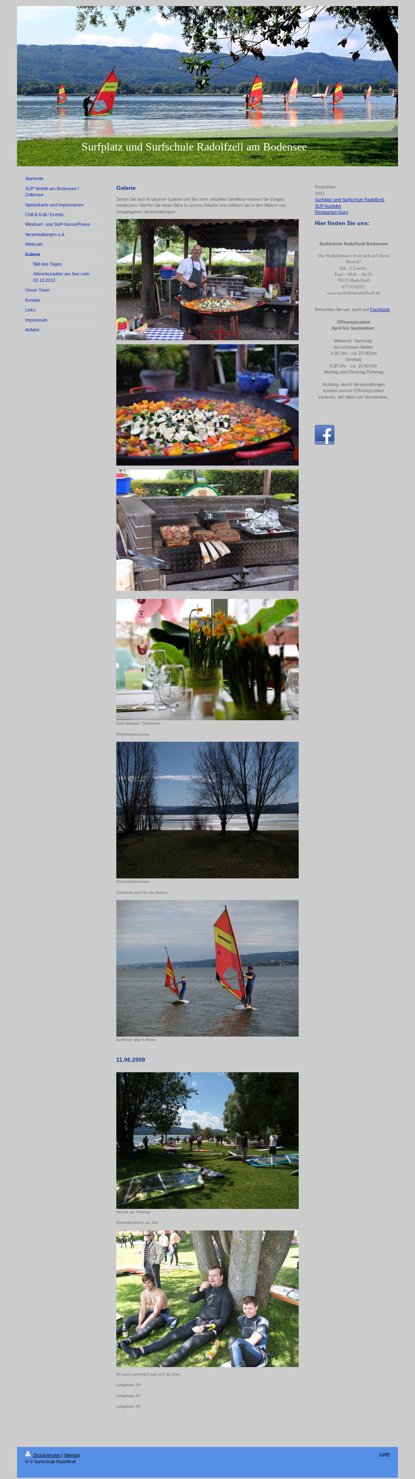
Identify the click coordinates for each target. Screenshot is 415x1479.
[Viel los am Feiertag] (207, 1140)
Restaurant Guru (331, 212)
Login (384, 1453)
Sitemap (72, 1455)
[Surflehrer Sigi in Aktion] (207, 968)
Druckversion (47, 1455)
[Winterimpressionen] (207, 810)
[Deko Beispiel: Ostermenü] (207, 659)
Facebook (380, 309)
